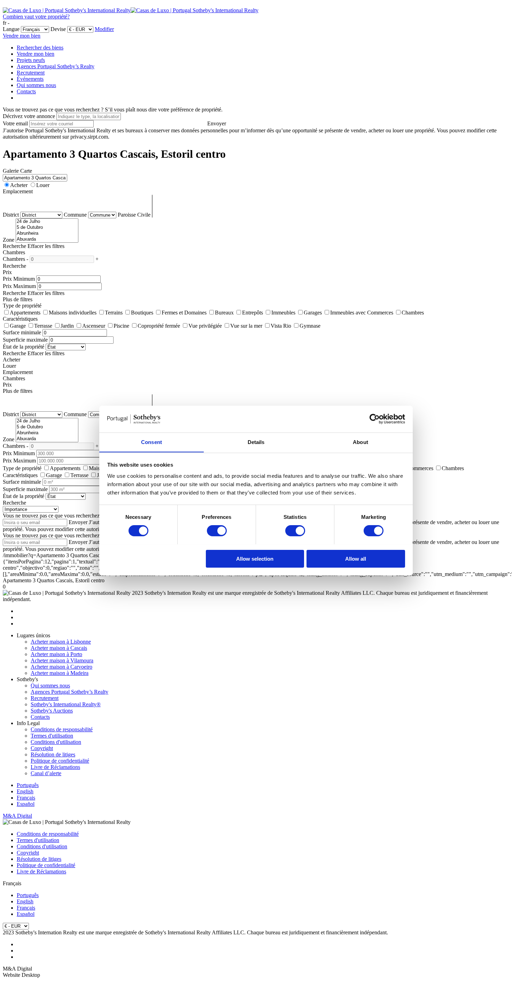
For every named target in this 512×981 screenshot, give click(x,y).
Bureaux (224, 313)
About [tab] (360, 442)
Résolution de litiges (53, 754)
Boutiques (142, 313)
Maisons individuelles (72, 313)
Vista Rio (281, 326)
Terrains (114, 313)
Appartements (25, 313)
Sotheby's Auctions (52, 711)
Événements (30, 79)
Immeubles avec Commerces (361, 313)
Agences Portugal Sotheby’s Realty (55, 66)
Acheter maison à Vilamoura (62, 660)
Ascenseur (93, 326)
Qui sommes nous (36, 85)
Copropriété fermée (159, 326)
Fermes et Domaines (184, 313)
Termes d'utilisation (52, 736)
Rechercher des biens (40, 47)
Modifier (104, 29)
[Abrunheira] (47, 233)
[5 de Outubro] (47, 228)
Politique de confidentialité (60, 761)
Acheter (19, 185)
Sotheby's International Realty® (66, 704)
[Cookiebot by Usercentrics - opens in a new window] (374, 419)
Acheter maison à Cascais (59, 648)
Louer (42, 185)
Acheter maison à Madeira (59, 673)
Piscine (121, 326)
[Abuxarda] (47, 239)
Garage (18, 326)
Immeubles (283, 313)
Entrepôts (252, 313)
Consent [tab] (151, 442)
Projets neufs (31, 60)
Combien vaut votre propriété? (36, 17)
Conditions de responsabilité (62, 729)
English (25, 791)
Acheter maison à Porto (56, 654)
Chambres (413, 313)
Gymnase (310, 326)
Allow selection (254, 558)
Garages (313, 313)
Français (26, 798)
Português (28, 785)
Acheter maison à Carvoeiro (61, 667)
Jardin (67, 326)
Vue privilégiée (205, 326)
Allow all (355, 558)
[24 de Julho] (47, 222)
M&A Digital (17, 816)
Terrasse (43, 326)
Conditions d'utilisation (56, 742)
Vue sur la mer (246, 326)
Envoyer (216, 123)
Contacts (26, 91)
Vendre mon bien (21, 36)
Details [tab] (256, 442)
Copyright (42, 748)
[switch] (217, 530)
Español (25, 804)
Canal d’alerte (46, 773)
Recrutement (31, 73)
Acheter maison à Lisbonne (61, 642)
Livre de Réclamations (55, 767)
